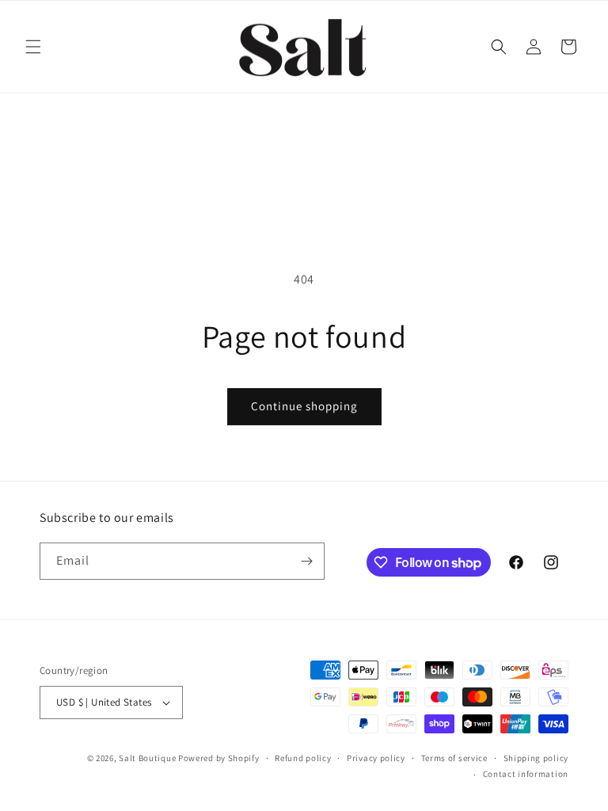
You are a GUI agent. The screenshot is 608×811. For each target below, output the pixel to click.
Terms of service (454, 757)
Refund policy (303, 757)
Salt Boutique (147, 757)
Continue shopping (304, 405)
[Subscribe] (306, 561)
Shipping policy (536, 757)
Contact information (525, 773)
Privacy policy (376, 757)
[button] (33, 46)
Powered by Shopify (219, 757)
